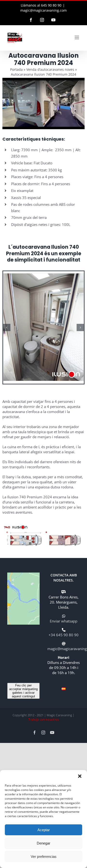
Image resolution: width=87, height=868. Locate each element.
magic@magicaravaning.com (43, 10)
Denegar (43, 843)
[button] (79, 776)
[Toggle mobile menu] (77, 37)
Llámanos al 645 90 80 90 (41, 5)
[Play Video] (4, 81)
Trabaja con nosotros (43, 719)
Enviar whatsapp (63, 621)
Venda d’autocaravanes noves (50, 69)
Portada (16, 69)
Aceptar (43, 830)
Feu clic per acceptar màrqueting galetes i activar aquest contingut (23, 691)
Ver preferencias (44, 856)
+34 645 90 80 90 (64, 634)
